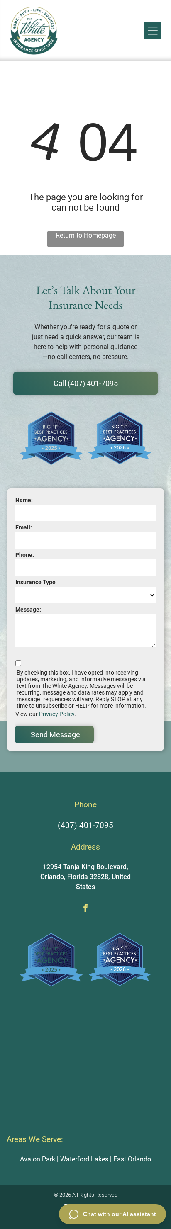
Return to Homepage (86, 235)
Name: (24, 500)
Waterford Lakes (84, 1159)
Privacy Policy (57, 714)
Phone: (24, 554)
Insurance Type (35, 582)
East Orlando (132, 1159)
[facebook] (85, 909)
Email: (23, 527)
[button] (152, 30)
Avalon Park (37, 1159)
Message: (28, 609)
